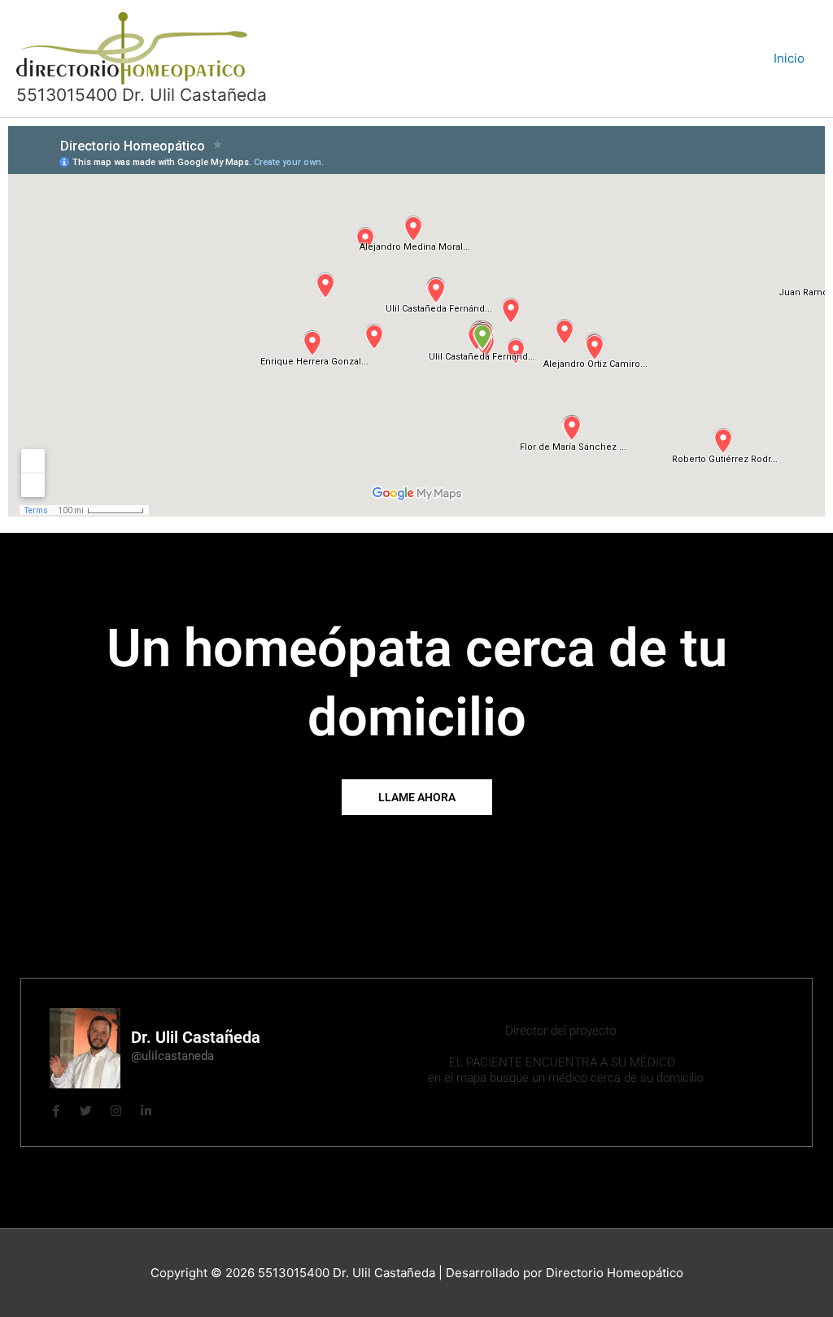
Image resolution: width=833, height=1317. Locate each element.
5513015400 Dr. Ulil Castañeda (141, 95)
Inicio (789, 58)
